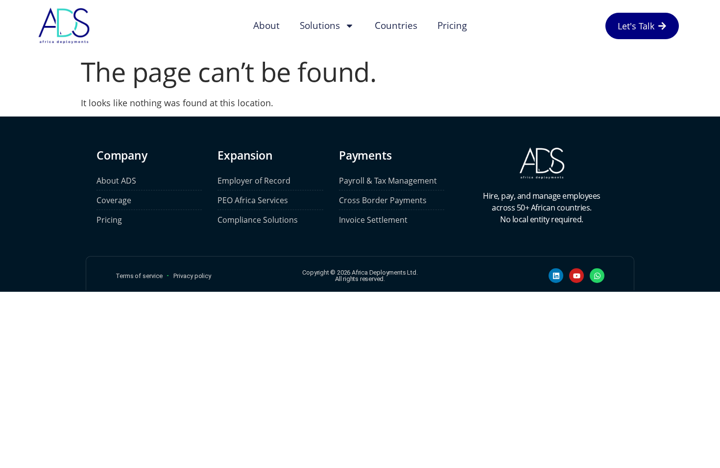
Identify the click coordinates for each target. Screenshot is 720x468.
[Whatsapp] (597, 275)
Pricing (452, 25)
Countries (396, 25)
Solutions (320, 25)
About (266, 25)
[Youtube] (576, 275)
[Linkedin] (556, 275)
